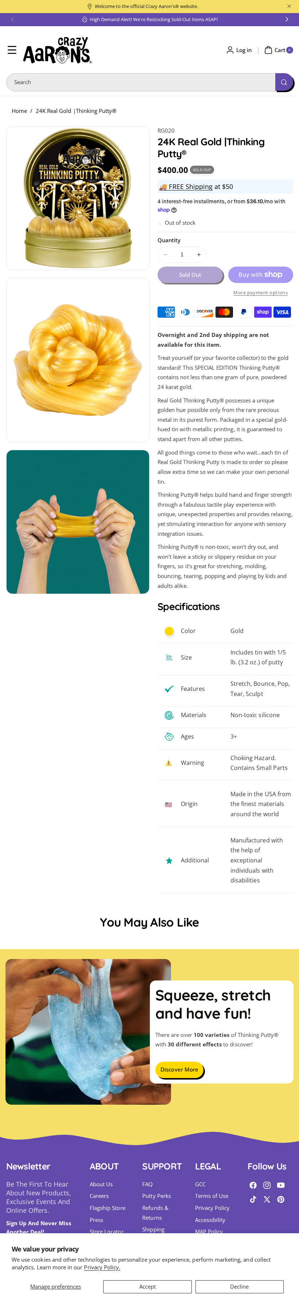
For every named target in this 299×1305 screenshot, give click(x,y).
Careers (99, 1196)
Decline (239, 1286)
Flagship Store (107, 1208)
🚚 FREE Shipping (186, 186)
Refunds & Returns (155, 1213)
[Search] (284, 82)
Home (19, 111)
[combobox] (149, 82)
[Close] (289, 6)
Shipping (153, 1229)
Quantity (169, 240)
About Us (101, 1184)
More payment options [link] (260, 292)
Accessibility (210, 1220)
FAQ (147, 1184)
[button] (12, 19)
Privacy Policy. (102, 1267)
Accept (147, 1286)
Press (96, 1220)
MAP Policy (209, 1231)
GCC (200, 1184)
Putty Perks (156, 1196)
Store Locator (107, 1231)
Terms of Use (212, 1196)
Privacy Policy (212, 1208)
